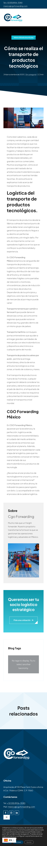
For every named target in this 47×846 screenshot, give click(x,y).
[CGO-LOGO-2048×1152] (13, 13)
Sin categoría (31, 74)
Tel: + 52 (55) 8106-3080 (12, 2)
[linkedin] (17, 812)
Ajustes (29, 842)
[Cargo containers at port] (23, 544)
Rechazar (18, 842)
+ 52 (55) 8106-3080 (16, 803)
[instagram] (11, 812)
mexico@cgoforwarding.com (15, 6)
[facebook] (5, 812)
